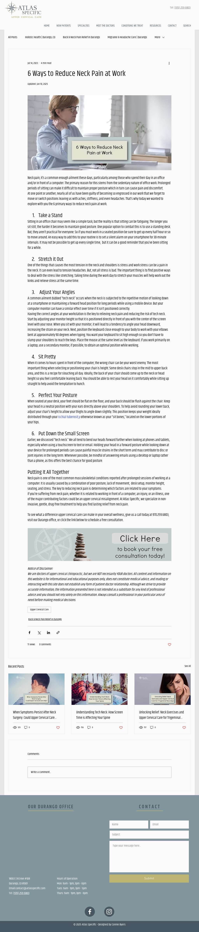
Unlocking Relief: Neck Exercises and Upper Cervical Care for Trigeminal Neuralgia (161, 715)
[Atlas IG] (109, 911)
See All (188, 666)
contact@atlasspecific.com (30, 888)
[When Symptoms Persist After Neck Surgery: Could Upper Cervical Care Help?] (36, 689)
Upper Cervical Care (39, 609)
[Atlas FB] (89, 911)
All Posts (12, 37)
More (157, 37)
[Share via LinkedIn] (48, 632)
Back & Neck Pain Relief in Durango (81, 37)
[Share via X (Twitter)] (39, 632)
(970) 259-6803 (182, 7)
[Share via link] (58, 632)
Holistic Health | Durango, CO (40, 37)
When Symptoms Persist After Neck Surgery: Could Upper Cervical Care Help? (34, 715)
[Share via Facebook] (29, 632)
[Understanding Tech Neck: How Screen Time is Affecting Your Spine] (100, 689)
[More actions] (169, 63)
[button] (156, 25)
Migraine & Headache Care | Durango (127, 37)
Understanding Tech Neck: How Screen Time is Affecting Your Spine (99, 715)
